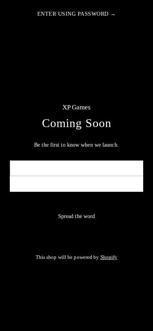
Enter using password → (76, 14)
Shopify (109, 257)
